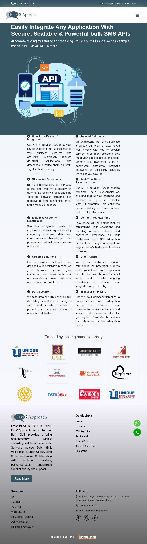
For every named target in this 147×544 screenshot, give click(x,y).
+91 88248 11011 (24, 3)
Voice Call (16, 507)
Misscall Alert (18, 512)
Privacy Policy (82, 441)
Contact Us (81, 451)
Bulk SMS (16, 502)
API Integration (83, 431)
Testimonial (82, 436)
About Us (80, 426)
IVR (13, 497)
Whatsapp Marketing (22, 517)
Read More (22, 478)
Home (79, 421)
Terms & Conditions (86, 446)
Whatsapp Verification (22, 526)
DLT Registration (19, 521)
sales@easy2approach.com (120, 3)
